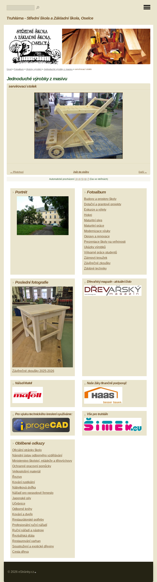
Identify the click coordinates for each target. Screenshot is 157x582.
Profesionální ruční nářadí (29, 525)
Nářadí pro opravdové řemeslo (32, 492)
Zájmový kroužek (95, 257)
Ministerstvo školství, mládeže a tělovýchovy (42, 460)
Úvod (9, 69)
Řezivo (17, 476)
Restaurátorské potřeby (28, 519)
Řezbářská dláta (23, 535)
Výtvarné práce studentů (100, 252)
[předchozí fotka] (13, 127)
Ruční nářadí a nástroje (28, 530)
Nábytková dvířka (24, 487)
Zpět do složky (81, 172)
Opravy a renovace (97, 236)
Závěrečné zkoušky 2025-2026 (33, 371)
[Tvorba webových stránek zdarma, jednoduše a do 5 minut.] (35, 572)
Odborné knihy (22, 509)
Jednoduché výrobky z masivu (58, 69)
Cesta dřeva (20, 551)
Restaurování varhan (26, 541)
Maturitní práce (94, 225)
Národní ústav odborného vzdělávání (37, 455)
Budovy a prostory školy (100, 198)
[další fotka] (144, 127)
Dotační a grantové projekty (102, 204)
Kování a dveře (22, 514)
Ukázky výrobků (34, 69)
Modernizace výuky (97, 231)
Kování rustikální (23, 482)
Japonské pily (21, 498)
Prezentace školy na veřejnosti (105, 241)
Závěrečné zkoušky (97, 263)
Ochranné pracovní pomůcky (31, 466)
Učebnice (18, 503)
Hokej (88, 215)
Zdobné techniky (95, 268)
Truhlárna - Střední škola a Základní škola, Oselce (50, 18)
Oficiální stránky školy (27, 450)
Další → (143, 172)
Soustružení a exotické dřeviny (33, 546)
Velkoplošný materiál (26, 471)
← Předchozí (17, 172)
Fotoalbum (19, 69)
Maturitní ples (93, 220)
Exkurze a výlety (95, 209)
